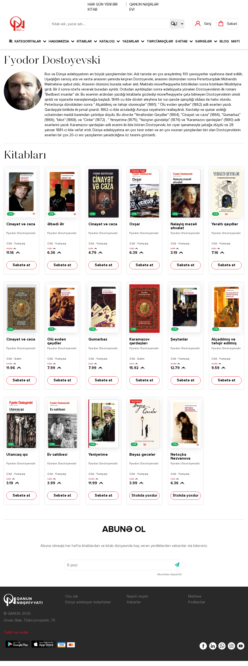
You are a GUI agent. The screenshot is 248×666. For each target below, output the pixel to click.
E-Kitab (182, 41)
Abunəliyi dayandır (169, 574)
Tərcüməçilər (160, 41)
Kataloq (108, 41)
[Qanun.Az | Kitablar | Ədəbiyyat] (17, 23)
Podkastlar (196, 602)
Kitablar (85, 41)
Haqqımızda (60, 41)
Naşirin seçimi (137, 596)
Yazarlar (131, 41)
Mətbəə (194, 596)
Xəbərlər (134, 602)
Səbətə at (21, 265)
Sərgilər (204, 41)
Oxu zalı (71, 596)
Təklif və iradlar (16, 632)
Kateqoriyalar (28, 41)
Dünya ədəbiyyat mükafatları (88, 602)
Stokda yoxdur (144, 495)
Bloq (224, 41)
